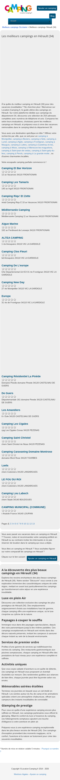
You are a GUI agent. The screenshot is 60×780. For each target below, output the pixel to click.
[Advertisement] (30, 72)
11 (28, 524)
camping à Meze (9, 147)
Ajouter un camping (47, 8)
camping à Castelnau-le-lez (40, 145)
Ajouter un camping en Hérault (42, 558)
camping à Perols (15, 153)
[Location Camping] (18, 7)
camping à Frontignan (34, 142)
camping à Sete (38, 139)
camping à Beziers (21, 139)
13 (33, 524)
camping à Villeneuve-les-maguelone (35, 147)
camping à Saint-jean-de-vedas (16, 150)
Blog (52, 16)
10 (25, 524)
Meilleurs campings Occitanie (14, 27)
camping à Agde (15, 142)
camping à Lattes (19, 145)
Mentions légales (21, 774)
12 (30, 524)
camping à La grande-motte (36, 153)
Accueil (13, 21)
